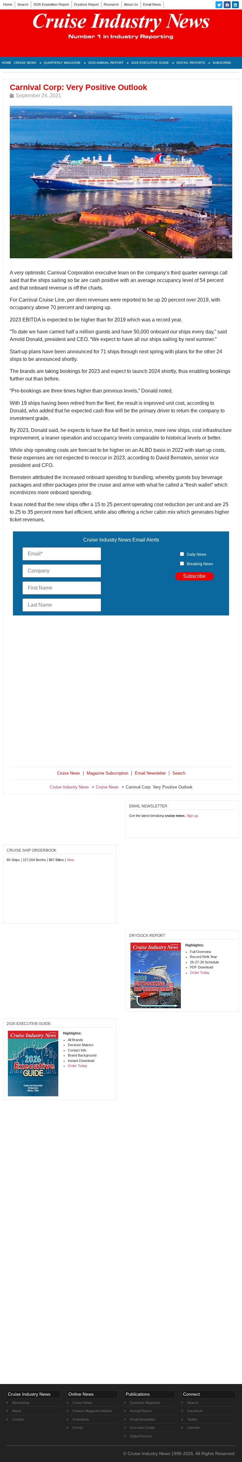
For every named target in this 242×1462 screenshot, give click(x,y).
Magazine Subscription (107, 773)
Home (7, 4)
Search (22, 4)
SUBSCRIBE (222, 62)
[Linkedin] (235, 4)
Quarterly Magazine (62, 62)
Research (111, 4)
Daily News (196, 554)
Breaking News (200, 564)
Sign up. (193, 816)
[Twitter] (219, 4)
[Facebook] (227, 4)
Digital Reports (190, 62)
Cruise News (25, 62)
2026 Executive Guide (150, 62)
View (70, 860)
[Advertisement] (121, 692)
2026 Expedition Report (51, 4)
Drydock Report (86, 4)
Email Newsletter (150, 773)
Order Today (200, 972)
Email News (152, 4)
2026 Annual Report (106, 62)
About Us (131, 4)
